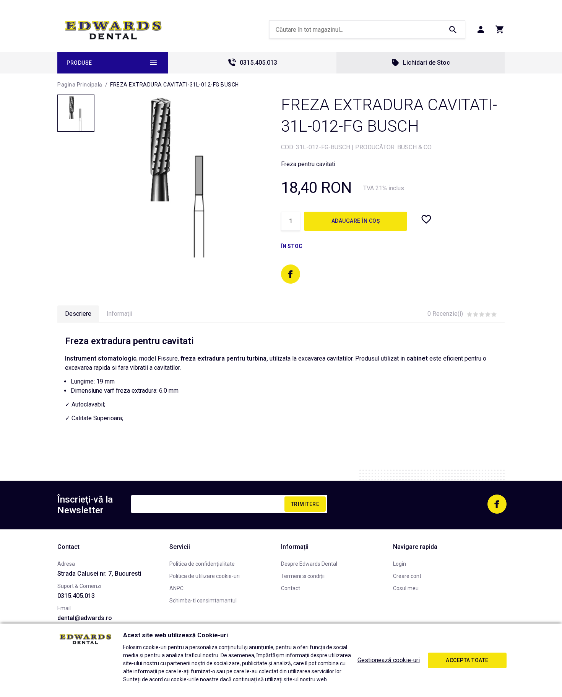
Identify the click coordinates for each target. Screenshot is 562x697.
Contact (290, 588)
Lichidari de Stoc (426, 62)
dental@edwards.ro (84, 618)
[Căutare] (452, 29)
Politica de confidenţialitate (202, 564)
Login (399, 564)
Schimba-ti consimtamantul (203, 600)
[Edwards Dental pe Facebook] (290, 274)
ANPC (176, 588)
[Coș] (500, 29)
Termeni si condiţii (303, 576)
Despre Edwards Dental (309, 564)
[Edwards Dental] (113, 29)
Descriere (78, 313)
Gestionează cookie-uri (388, 660)
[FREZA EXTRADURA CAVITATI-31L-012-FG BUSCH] (76, 113)
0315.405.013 (258, 62)
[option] (180, 176)
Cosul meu (406, 588)
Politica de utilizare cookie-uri (204, 576)
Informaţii (119, 313)
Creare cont (407, 576)
